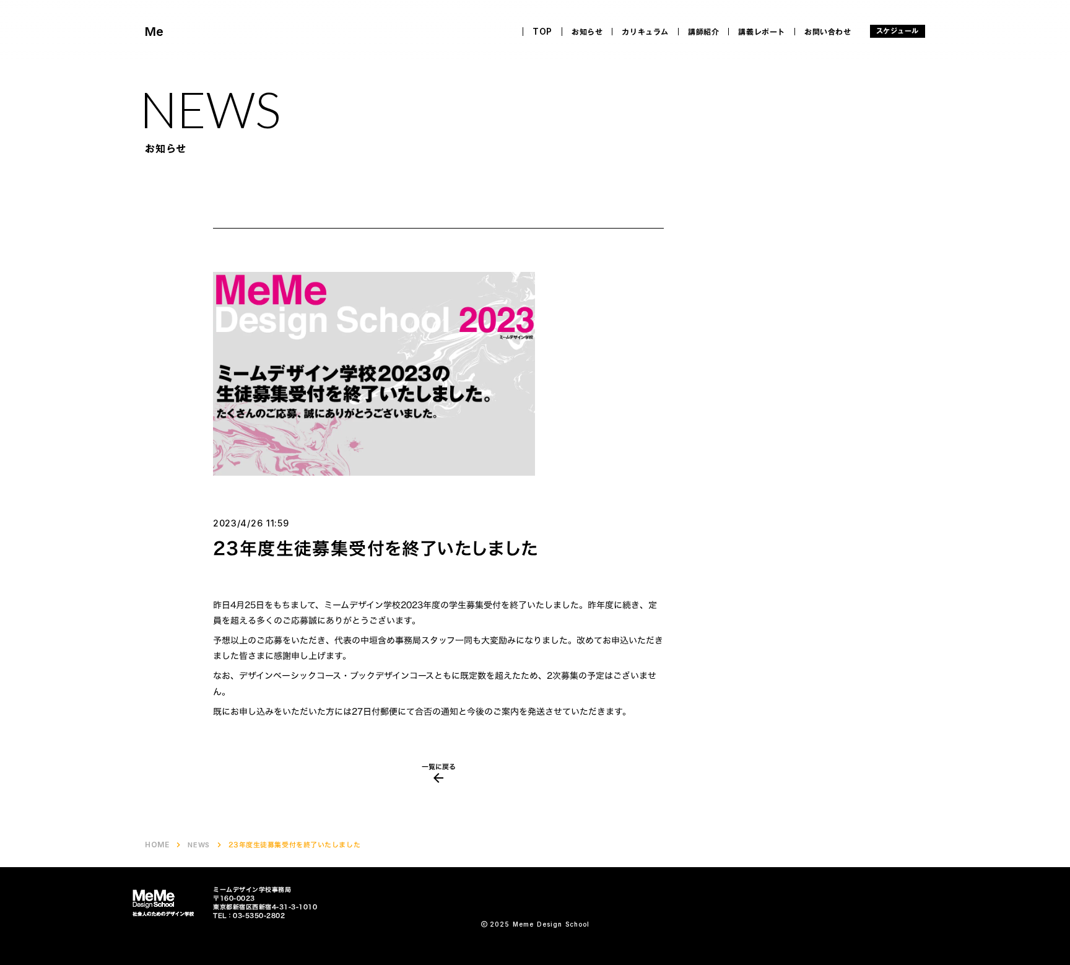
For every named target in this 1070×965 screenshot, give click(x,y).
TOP (542, 31)
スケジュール (897, 31)
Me (154, 31)
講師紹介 (703, 31)
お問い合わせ (827, 31)
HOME (157, 845)
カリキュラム (645, 31)
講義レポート (761, 31)
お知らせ (587, 31)
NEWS (198, 845)
